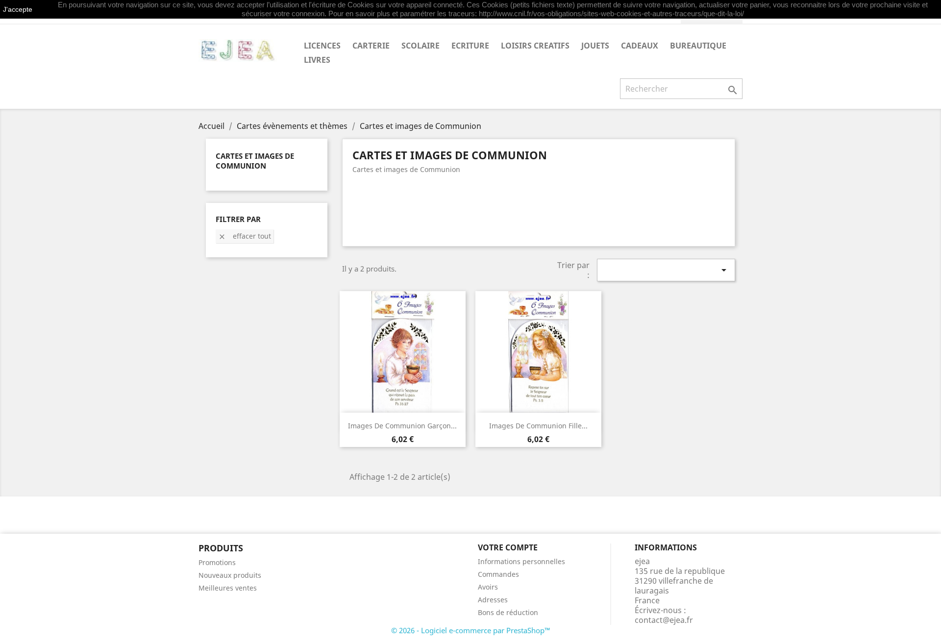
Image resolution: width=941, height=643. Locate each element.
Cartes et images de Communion (255, 161)
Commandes (498, 574)
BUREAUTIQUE (698, 45)
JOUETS (595, 45)
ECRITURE (470, 45)
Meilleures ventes (227, 588)
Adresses (493, 599)
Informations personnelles (521, 561)
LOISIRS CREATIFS (535, 45)
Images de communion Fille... (538, 425)
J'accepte (17, 9)
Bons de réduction (508, 612)
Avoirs (488, 587)
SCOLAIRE (420, 45)
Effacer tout (244, 236)
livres (317, 59)
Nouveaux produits (229, 575)
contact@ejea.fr (664, 620)
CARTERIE (371, 45)
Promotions (217, 562)
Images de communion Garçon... (402, 425)
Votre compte (508, 547)
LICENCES (322, 45)
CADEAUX (639, 45)
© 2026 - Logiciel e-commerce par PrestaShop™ (470, 630)
